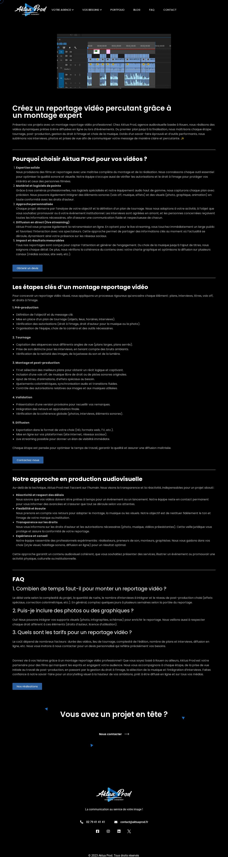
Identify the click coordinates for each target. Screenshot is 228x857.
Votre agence (61, 10)
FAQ (151, 10)
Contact (170, 10)
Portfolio (117, 10)
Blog (136, 10)
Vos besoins (90, 10)
